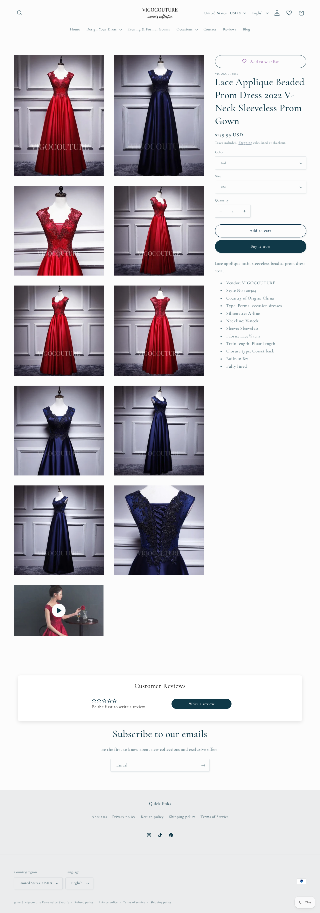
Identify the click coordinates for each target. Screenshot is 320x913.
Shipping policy (182, 816)
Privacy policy (124, 816)
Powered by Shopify (55, 902)
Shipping (245, 143)
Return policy (152, 816)
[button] (20, 13)
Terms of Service (214, 816)
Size (218, 176)
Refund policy (84, 902)
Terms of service (134, 902)
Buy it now (260, 246)
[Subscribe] (203, 765)
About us (99, 816)
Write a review (201, 703)
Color (219, 152)
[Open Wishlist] (289, 13)
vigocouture (33, 902)
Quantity (222, 200)
